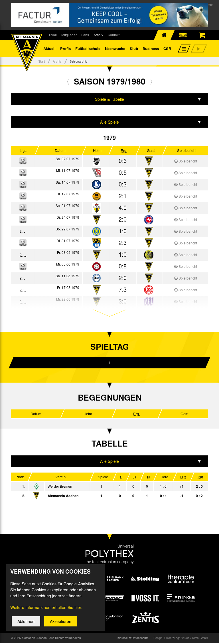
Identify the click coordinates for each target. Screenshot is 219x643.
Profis (65, 48)
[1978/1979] (68, 81)
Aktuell (49, 48)
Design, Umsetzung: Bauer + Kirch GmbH (180, 638)
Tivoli (52, 34)
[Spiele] (96, 161)
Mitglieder (69, 34)
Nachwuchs (115, 48)
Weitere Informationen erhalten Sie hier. (46, 607)
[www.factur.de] (109, 15)
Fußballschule (87, 48)
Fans (85, 34)
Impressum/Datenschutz (132, 638)
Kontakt (113, 34)
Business (151, 48)
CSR (167, 48)
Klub (134, 48)
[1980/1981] (151, 81)
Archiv (98, 34)
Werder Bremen (60, 486)
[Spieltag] (36, 487)
